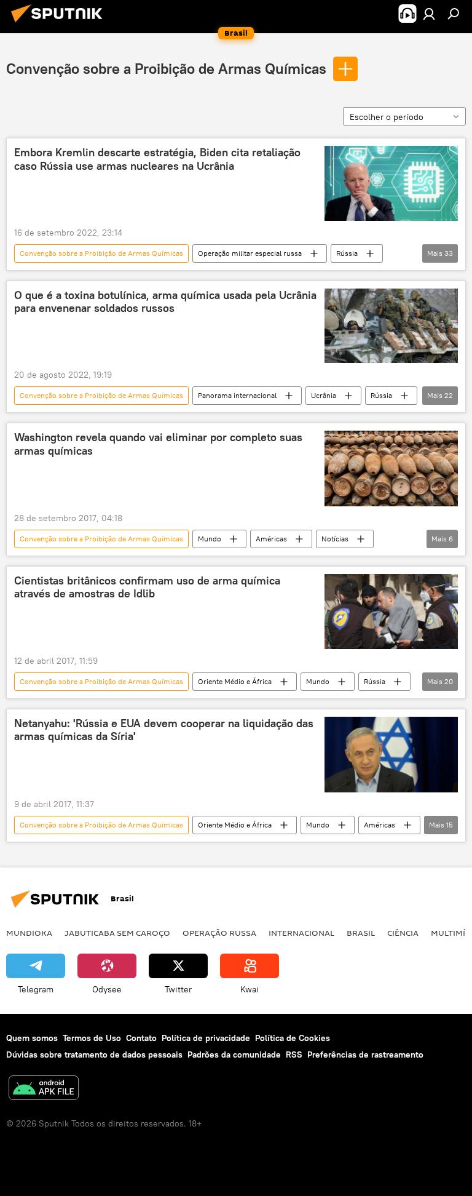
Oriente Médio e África (235, 681)
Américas (271, 538)
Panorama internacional (237, 395)
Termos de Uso (92, 1037)
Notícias (334, 538)
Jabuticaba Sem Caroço (117, 932)
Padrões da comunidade (234, 1054)
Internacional (301, 932)
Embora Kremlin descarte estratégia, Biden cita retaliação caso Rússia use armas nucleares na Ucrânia (157, 159)
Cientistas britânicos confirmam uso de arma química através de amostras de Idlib (147, 587)
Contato (141, 1037)
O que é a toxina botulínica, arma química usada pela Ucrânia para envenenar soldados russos (165, 302)
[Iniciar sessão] (429, 13)
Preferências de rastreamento (365, 1054)
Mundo (209, 538)
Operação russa (219, 932)
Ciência (403, 932)
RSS (294, 1054)
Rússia (347, 253)
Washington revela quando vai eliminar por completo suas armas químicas (158, 444)
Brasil (361, 932)
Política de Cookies (292, 1037)
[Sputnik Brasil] (60, 24)
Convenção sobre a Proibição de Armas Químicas (166, 68)
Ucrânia (323, 395)
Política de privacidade (206, 1037)
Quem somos (32, 1037)
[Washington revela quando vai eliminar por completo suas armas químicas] (391, 468)
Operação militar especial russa (250, 253)
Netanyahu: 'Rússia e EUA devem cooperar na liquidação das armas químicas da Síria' (163, 730)
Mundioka (29, 932)
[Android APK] (43, 1089)
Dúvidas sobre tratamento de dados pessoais (94, 1054)
